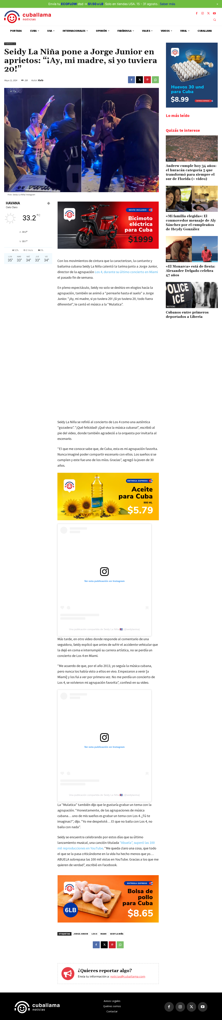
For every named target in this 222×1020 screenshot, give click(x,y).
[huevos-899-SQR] (192, 106)
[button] (214, 19)
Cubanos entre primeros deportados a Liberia (187, 314)
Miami (103, 933)
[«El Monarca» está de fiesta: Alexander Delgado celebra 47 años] (192, 249)
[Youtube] (214, 13)
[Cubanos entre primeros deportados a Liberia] (192, 295)
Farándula (10, 44)
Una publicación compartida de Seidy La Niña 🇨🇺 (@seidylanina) (104, 629)
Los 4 (94, 933)
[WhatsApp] (155, 79)
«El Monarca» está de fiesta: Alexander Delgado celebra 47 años (190, 270)
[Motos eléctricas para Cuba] (108, 247)
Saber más (167, 4)
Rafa (40, 80)
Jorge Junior (81, 933)
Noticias (171, 160)
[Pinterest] (147, 79)
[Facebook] (197, 13)
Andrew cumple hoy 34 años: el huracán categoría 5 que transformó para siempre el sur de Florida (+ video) (191, 172)
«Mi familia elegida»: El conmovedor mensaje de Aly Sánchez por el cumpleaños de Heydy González (191, 222)
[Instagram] (202, 13)
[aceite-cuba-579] (108, 496)
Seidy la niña (116, 933)
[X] (208, 13)
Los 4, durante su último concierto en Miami (126, 272)
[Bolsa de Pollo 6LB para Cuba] (108, 921)
